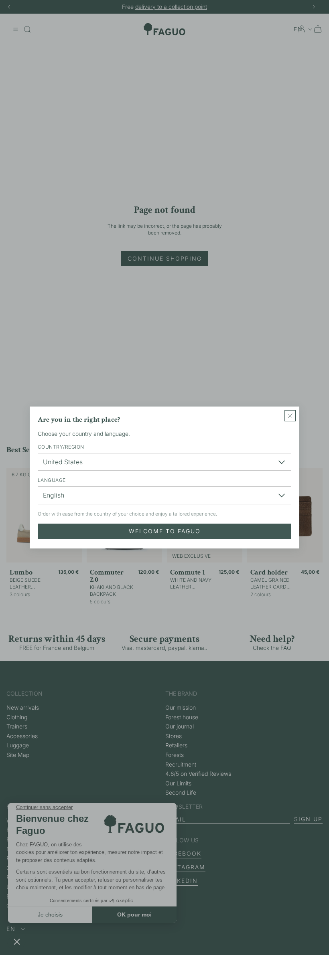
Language (52, 480)
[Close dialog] (290, 415)
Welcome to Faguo (165, 531)
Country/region (61, 447)
